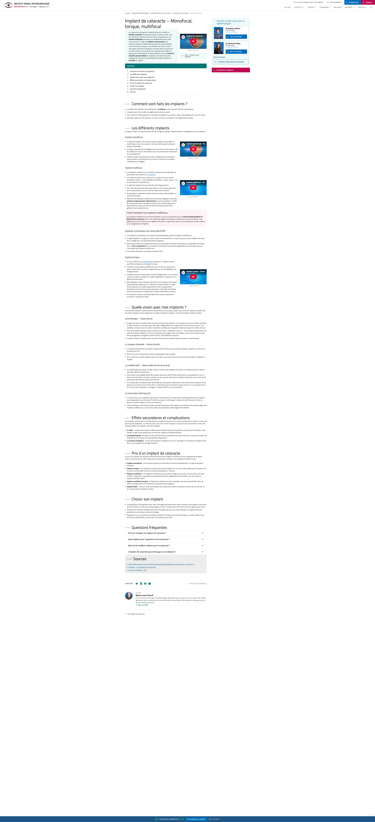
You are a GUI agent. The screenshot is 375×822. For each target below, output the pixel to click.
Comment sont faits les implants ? (142, 71)
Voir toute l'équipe (219, 57)
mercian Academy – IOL (137, 570)
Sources (133, 92)
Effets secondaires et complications (143, 80)
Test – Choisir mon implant (192, 56)
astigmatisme (148, 262)
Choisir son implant (137, 86)
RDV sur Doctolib (236, 36)
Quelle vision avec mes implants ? (142, 77)
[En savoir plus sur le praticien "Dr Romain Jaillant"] (219, 33)
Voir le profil (143, 605)
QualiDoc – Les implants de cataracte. (142, 567)
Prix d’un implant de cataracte (141, 83)
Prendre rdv (353, 2)
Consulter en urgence (225, 70)
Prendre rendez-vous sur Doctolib (231, 62)
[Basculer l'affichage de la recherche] (371, 7)
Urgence (369, 2)
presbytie (151, 175)
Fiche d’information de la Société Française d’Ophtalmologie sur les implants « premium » (161, 564)
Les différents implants (138, 74)
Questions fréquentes (138, 89)
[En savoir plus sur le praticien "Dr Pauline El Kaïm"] (219, 48)
